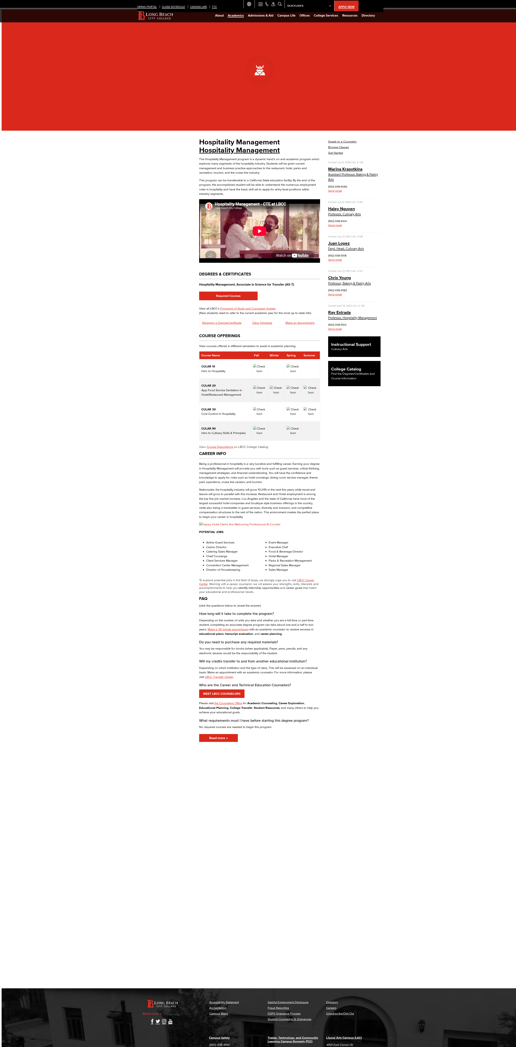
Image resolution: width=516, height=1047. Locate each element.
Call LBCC (267, 4)
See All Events (260, 4)
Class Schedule (262, 322)
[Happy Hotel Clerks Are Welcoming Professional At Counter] (240, 524)
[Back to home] (155, 15)
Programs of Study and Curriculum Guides (248, 308)
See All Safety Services (273, 4)
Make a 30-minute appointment (228, 629)
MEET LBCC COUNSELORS (221, 693)
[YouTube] (170, 1021)
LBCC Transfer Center (219, 677)
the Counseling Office (228, 703)
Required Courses (228, 295)
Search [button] (280, 4)
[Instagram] (164, 1021)
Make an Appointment (299, 322)
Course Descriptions (220, 446)
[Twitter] (158, 1021)
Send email (335, 190)
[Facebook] (152, 1021)
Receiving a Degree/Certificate (221, 322)
